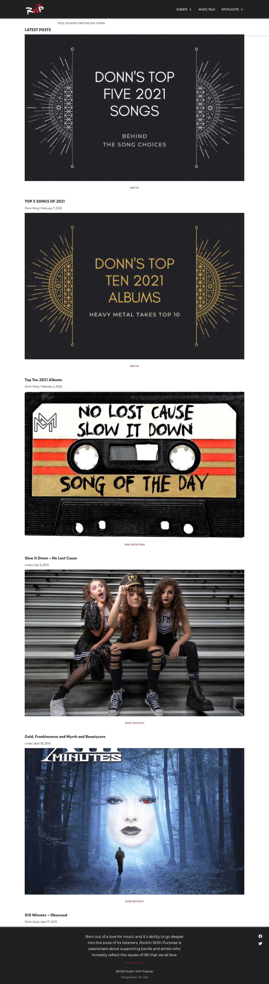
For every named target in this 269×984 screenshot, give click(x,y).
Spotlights (230, 9)
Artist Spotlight (134, 723)
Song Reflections (134, 544)
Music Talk (207, 9)
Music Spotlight (134, 901)
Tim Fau (143, 977)
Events (182, 9)
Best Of (134, 188)
